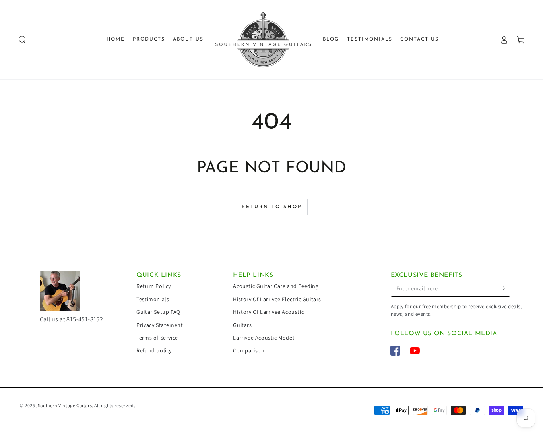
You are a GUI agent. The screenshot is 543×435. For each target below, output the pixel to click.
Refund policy (154, 350)
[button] (22, 39)
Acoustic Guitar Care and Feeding (275, 286)
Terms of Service (157, 337)
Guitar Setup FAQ (158, 311)
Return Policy (153, 286)
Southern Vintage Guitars (65, 405)
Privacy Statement (159, 325)
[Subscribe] (505, 288)
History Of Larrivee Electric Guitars (277, 299)
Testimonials (152, 299)
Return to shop (272, 207)
